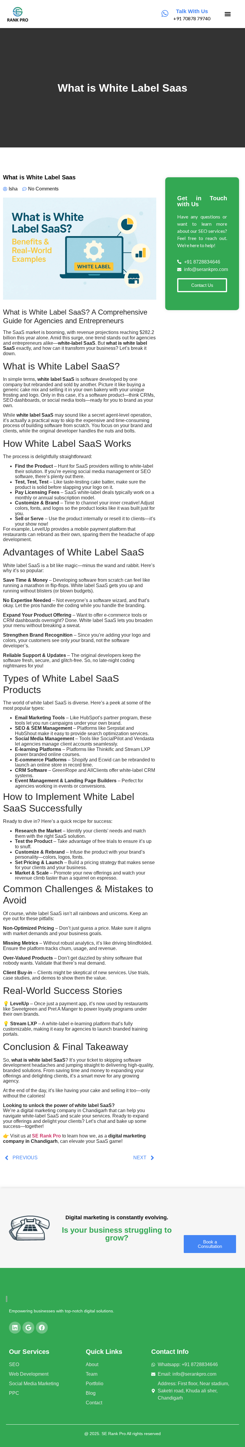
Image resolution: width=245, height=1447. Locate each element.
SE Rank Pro (46, 1135)
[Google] (28, 1328)
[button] (228, 14)
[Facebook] (42, 1328)
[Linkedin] (15, 1328)
